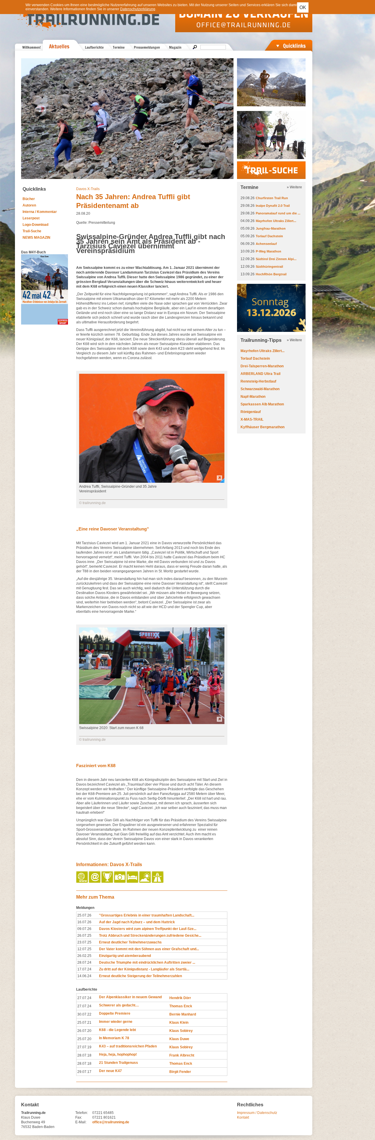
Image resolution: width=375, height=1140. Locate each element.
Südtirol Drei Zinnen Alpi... (276, 259)
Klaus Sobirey (181, 1031)
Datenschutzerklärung (137, 9)
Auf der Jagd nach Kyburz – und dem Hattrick (137, 922)
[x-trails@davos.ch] (95, 882)
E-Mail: (80, 1122)
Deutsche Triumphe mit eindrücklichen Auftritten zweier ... (147, 962)
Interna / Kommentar (40, 212)
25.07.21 (84, 1022)
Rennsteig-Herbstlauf (258, 381)
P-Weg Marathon (268, 251)
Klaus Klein (178, 1022)
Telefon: (81, 1113)
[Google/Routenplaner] (158, 882)
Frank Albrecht (181, 1055)
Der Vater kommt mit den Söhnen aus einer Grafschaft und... (149, 949)
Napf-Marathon (253, 397)
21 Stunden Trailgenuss (118, 1063)
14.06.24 (84, 976)
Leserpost (31, 218)
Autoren (29, 205)
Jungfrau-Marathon (271, 228)
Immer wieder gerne (115, 1022)
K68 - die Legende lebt (117, 1030)
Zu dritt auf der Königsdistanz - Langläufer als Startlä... (144, 969)
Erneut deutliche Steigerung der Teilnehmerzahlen (140, 976)
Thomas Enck (180, 1006)
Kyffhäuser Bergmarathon (262, 427)
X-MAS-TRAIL (252, 419)
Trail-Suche (32, 231)
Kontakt (243, 1117)
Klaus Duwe (179, 1039)
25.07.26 (84, 915)
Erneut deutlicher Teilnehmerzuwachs (130, 942)
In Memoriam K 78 (114, 1038)
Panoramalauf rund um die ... (278, 213)
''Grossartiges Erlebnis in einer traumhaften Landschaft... (146, 915)
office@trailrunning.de (110, 1122)
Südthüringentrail (269, 266)
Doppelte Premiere (114, 1013)
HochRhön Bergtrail (271, 274)
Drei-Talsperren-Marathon (262, 366)
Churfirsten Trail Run (272, 198)
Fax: (78, 1117)
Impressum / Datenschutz (257, 1113)
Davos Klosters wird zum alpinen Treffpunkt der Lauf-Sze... (147, 929)
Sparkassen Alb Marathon (262, 404)
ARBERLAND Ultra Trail (260, 374)
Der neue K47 (110, 1071)
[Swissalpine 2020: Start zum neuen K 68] (151, 723)
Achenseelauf (266, 243)
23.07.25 (84, 942)
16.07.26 (84, 922)
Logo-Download (35, 225)
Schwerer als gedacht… (119, 1005)
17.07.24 (84, 969)
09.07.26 (84, 929)
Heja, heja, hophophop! (118, 1054)
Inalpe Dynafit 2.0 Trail (273, 205)
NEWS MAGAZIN (36, 237)
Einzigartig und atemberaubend (125, 956)
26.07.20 (84, 1031)
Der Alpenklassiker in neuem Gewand (130, 997)
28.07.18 (84, 1055)
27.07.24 (84, 998)
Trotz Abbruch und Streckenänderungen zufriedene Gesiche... (150, 935)
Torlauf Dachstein (269, 236)
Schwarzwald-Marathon (260, 389)
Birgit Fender (180, 1072)
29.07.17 (84, 1072)
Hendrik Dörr (180, 998)
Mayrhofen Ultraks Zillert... (276, 221)
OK (302, 7)
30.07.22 (84, 1014)
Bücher (29, 199)
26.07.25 (84, 935)
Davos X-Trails (88, 189)
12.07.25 (84, 949)
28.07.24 (84, 962)
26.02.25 (84, 956)
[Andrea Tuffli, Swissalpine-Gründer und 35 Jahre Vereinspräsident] (151, 481)
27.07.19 (84, 1047)
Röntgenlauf (251, 412)
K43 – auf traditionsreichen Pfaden (128, 1046)
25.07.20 (84, 1039)
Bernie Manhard (182, 1014)
